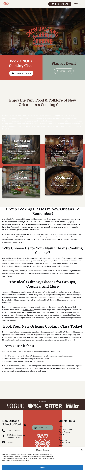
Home (61, 427)
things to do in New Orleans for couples (30, 312)
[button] (82, 450)
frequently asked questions (44, 334)
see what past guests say (42, 266)
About (61, 435)
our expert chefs (8, 263)
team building (28, 310)
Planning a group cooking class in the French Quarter (24, 361)
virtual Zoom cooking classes (16, 227)
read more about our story (44, 121)
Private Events (64, 443)
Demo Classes (64, 432)
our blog (56, 351)
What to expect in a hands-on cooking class (20, 358)
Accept (42, 468)
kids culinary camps (59, 224)
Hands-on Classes (66, 429)
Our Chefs (63, 440)
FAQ (60, 437)
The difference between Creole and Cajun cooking (23, 356)
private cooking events (58, 294)
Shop (61, 445)
